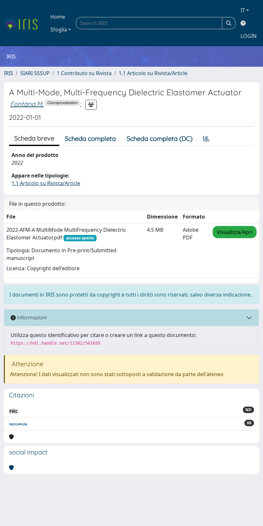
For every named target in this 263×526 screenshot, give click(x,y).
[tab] (206, 138)
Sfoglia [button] (58, 29)
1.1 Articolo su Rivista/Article (153, 73)
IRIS (8, 73)
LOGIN (249, 35)
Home (57, 16)
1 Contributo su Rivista (84, 73)
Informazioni (31, 317)
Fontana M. (27, 104)
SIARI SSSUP (35, 73)
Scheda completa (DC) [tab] (159, 138)
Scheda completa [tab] (90, 138)
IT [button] (243, 10)
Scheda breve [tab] (34, 138)
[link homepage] (23, 23)
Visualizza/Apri (234, 232)
